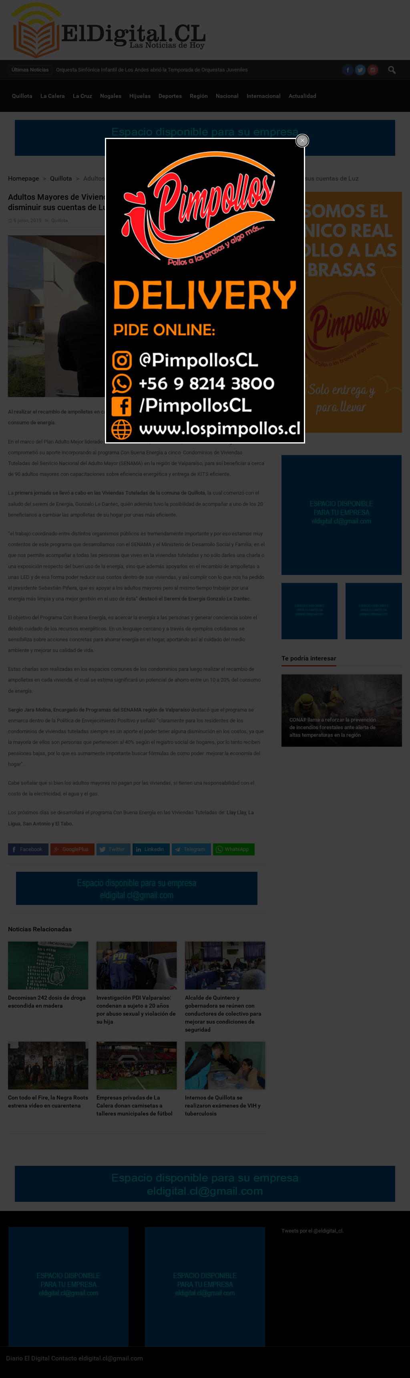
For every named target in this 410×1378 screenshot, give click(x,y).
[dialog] (205, 291)
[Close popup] (302, 141)
